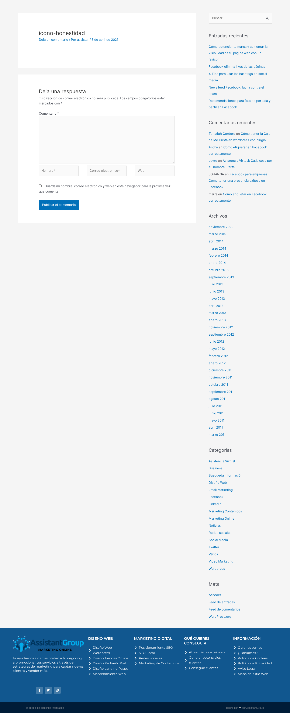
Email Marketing (221, 490)
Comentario (49, 113)
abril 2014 (216, 241)
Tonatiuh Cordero (222, 134)
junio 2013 (216, 291)
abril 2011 (216, 427)
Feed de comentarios (224, 609)
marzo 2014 (217, 248)
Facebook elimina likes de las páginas (237, 67)
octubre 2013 (219, 270)
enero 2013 (217, 320)
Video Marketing (221, 561)
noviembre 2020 (221, 227)
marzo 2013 (217, 313)
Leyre (213, 161)
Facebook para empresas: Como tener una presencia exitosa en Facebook (238, 180)
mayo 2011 (216, 420)
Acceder (215, 595)
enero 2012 (217, 363)
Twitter (214, 547)
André (213, 147)
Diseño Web (218, 483)
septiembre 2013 (221, 277)
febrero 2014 (218, 255)
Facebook (216, 497)
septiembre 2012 (221, 334)
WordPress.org (220, 617)
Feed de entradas (222, 602)
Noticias (215, 525)
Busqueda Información (225, 475)
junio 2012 (216, 341)
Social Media (218, 540)
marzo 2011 (217, 435)
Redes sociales (220, 533)
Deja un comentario (53, 40)
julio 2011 (216, 406)
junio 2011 (216, 413)
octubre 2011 (218, 385)
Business (215, 468)
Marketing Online (221, 518)
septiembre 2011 (221, 392)
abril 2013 (216, 306)
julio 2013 (216, 284)
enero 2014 (217, 263)
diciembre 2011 (220, 370)
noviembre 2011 (220, 377)
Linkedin (215, 504)
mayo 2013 (217, 299)
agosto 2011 (218, 399)
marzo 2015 (217, 234)
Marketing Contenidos (225, 511)
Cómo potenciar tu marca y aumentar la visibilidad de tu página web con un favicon (238, 53)
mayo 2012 (217, 349)
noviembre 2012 (221, 327)
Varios (213, 554)
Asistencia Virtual (222, 461)
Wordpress (217, 569)
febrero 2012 (218, 356)
